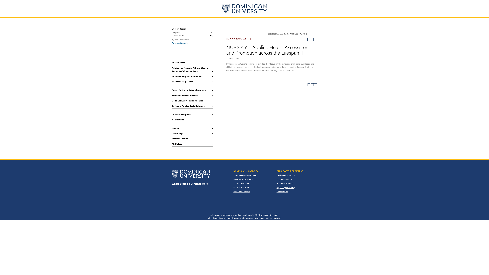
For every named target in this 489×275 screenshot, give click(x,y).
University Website (241, 191)
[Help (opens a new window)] (315, 39)
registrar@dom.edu (286, 187)
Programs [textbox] (176, 32)
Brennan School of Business (185, 95)
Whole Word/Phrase (182, 39)
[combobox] (292, 33)
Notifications (178, 119)
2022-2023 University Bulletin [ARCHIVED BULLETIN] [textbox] (287, 34)
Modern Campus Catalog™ (269, 218)
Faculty (175, 128)
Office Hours (282, 191)
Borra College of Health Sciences (187, 100)
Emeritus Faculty (180, 138)
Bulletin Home (178, 62)
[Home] (244, 8)
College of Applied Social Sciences (188, 105)
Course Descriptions (181, 114)
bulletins (215, 218)
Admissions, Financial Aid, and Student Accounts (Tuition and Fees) (190, 69)
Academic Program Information (186, 76)
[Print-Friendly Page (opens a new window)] (312, 39)
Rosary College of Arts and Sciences (189, 90)
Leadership (177, 133)
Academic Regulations (182, 81)
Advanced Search (180, 43)
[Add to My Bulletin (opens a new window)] (308, 39)
